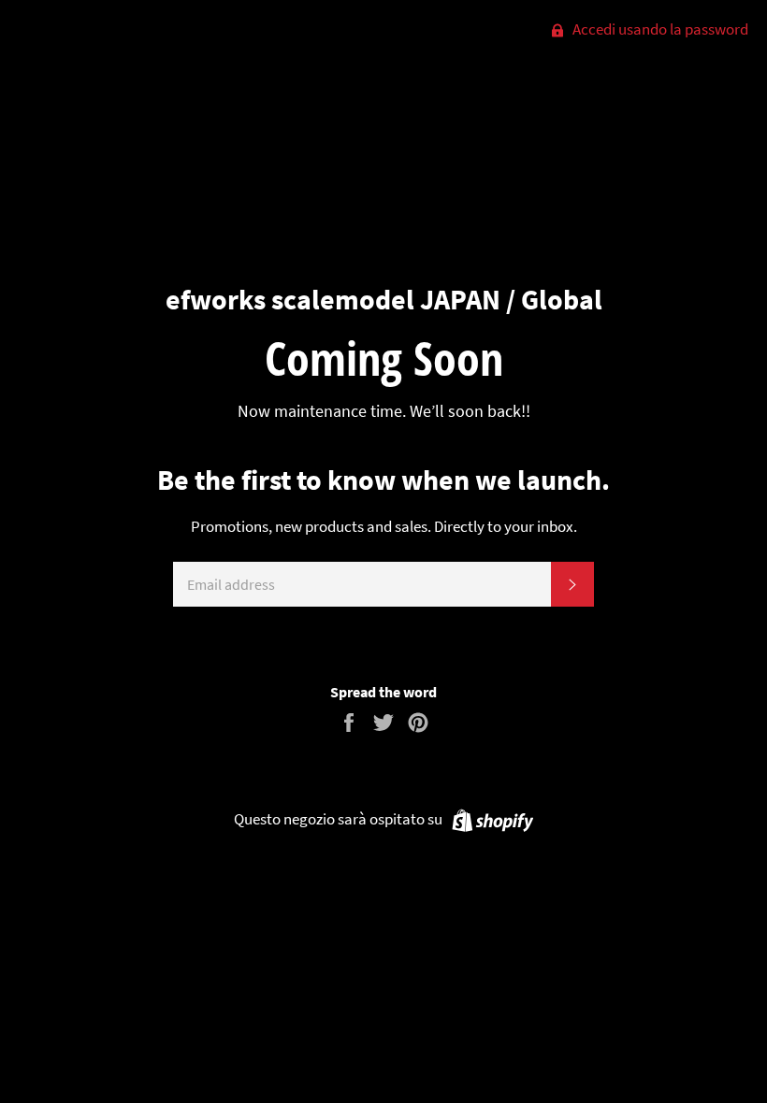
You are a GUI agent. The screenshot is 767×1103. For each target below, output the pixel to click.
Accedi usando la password (659, 29)
